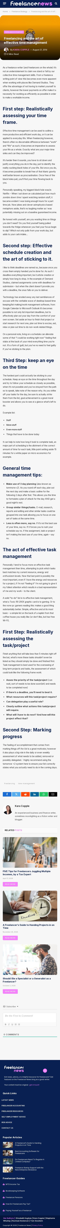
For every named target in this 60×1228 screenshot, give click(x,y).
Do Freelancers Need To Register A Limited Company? (29, 1160)
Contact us (7, 1128)
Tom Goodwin (36, 1221)
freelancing (9, 783)
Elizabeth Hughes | (24, 1218)
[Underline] (12, 1024)
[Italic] (8, 1024)
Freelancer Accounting (13, 1106)
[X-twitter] (45, 1071)
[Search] (55, 3)
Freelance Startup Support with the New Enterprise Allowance (29, 1169)
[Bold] (5, 1024)
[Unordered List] (19, 1024)
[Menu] (4, 3)
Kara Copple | (39, 1218)
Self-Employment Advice (14, 1117)
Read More (10, 884)
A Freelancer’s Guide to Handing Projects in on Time (28, 1144)
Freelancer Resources (12, 1111)
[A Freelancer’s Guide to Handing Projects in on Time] (30, 906)
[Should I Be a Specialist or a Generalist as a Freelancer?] (30, 959)
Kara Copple (21, 49)
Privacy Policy (37, 1225)
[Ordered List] (15, 1024)
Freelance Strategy (14, 32)
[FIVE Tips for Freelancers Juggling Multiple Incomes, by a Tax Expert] (30, 852)
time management (26, 783)
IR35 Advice (7, 1122)
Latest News (8, 1100)
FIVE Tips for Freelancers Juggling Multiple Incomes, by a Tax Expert (27, 873)
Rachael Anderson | (21, 1221)
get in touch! (34, 1085)
